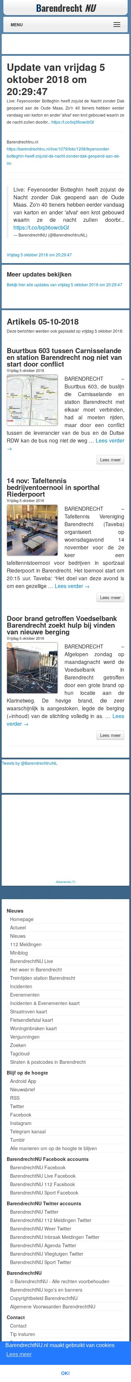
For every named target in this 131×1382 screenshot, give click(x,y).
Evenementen (25, 994)
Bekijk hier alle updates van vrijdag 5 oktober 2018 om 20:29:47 (64, 284)
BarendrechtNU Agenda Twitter (43, 1245)
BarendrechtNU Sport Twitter (40, 1262)
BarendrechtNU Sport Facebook (44, 1192)
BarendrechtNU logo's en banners (46, 1289)
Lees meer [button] (19, 1354)
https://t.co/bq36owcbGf (72, 122)
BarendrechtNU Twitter (34, 1211)
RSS (14, 1097)
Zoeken (18, 1045)
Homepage (22, 919)
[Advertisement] (74, 44)
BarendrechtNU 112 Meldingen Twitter (50, 1220)
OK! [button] (65, 1373)
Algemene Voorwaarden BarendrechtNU (52, 1306)
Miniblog (19, 952)
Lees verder (72, 585)
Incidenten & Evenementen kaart (45, 1003)
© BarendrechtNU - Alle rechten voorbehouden (60, 1281)
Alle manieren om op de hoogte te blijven (53, 1148)
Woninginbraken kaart (33, 1028)
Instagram (21, 1123)
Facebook (20, 1114)
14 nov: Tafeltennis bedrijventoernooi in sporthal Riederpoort (53, 487)
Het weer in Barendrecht (36, 969)
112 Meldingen (26, 944)
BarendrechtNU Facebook (38, 1167)
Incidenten (21, 986)
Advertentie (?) (65, 882)
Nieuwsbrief (22, 1089)
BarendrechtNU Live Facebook (43, 1175)
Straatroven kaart (28, 1011)
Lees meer (110, 459)
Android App (23, 1081)
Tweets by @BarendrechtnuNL (29, 763)
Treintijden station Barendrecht (42, 977)
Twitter (17, 1106)
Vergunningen (25, 1036)
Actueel (18, 927)
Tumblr (17, 1139)
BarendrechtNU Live (31, 961)
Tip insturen (22, 1334)
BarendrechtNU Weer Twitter (40, 1228)
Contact (18, 1325)
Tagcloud (20, 1053)
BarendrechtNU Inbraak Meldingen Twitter (54, 1236)
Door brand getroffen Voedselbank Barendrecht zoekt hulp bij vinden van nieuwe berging (62, 624)
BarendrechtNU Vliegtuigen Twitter (46, 1253)
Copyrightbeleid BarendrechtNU (44, 1298)
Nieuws (18, 935)
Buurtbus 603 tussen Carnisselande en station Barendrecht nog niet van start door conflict (64, 357)
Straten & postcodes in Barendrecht (48, 1061)
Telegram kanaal (28, 1131)
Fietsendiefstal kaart (31, 1019)
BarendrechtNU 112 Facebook (42, 1184)
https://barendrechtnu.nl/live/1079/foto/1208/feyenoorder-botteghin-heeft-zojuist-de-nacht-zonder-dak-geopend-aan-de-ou (63, 156)
